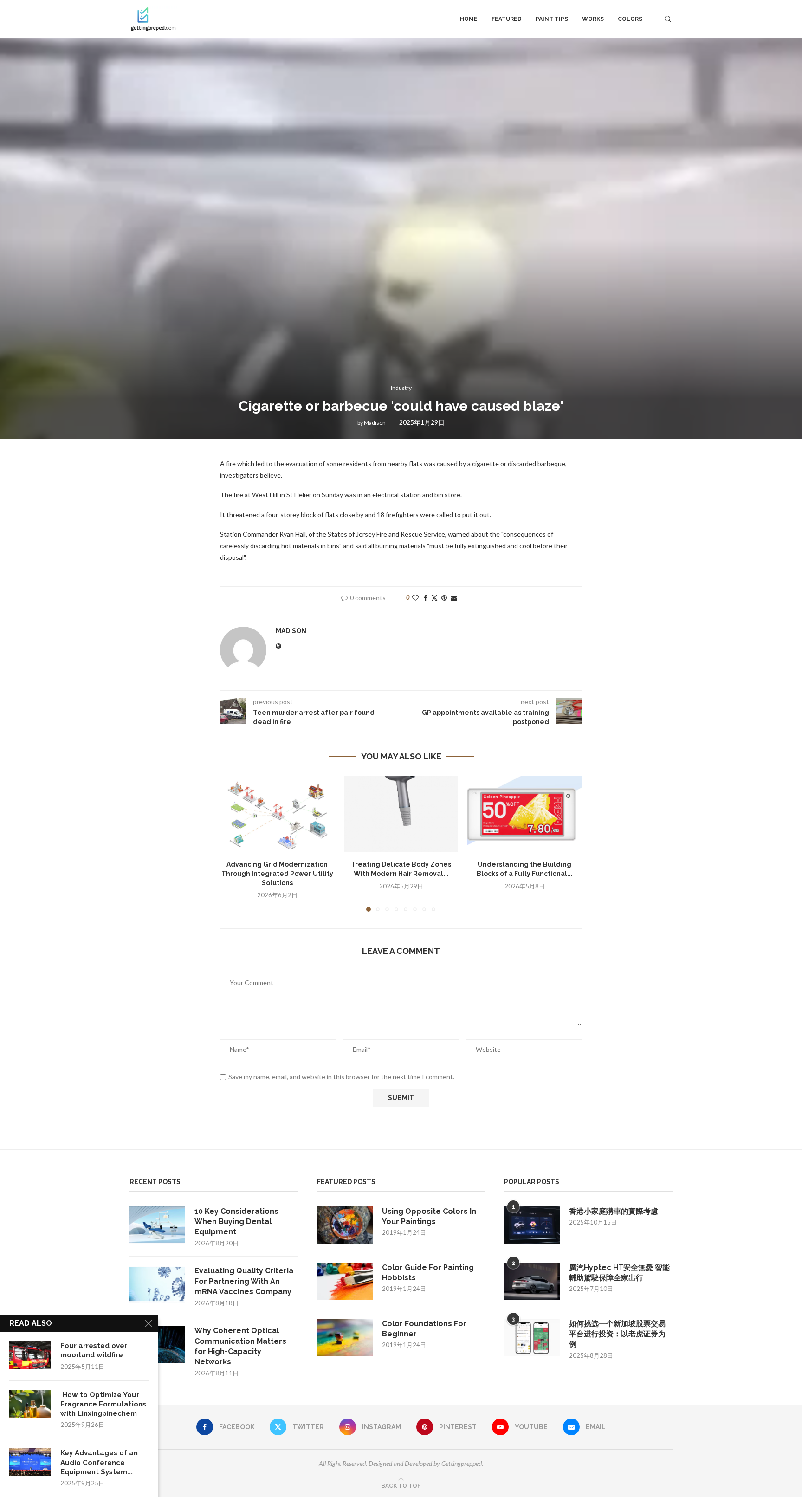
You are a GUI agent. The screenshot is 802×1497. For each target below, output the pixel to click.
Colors (630, 19)
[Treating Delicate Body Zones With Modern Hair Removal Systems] (401, 814)
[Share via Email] (454, 598)
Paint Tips (552, 19)
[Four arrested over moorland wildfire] (30, 1355)
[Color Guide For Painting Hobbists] (345, 1281)
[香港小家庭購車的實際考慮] (532, 1225)
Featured (507, 19)
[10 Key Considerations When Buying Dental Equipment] (157, 1225)
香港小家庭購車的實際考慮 (613, 1211)
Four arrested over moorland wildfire (93, 1350)
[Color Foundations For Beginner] (345, 1337)
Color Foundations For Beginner (424, 1328)
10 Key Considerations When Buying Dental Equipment (236, 1222)
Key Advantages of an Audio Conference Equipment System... (99, 1462)
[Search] (668, 19)
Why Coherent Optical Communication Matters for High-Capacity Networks (240, 1346)
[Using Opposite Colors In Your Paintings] (345, 1225)
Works (593, 19)
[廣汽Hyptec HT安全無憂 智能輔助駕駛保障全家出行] (532, 1281)
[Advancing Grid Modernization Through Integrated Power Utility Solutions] (277, 814)
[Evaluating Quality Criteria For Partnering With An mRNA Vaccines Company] (157, 1284)
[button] (232, 843)
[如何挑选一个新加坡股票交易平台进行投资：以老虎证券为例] (532, 1337)
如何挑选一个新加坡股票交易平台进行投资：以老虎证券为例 (617, 1334)
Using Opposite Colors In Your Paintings (429, 1216)
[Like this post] (415, 598)
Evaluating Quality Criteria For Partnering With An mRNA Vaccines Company (243, 1281)
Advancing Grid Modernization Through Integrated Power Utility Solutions (277, 873)
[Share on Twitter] (434, 598)
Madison (375, 422)
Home (469, 19)
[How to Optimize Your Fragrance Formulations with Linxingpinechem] (30, 1404)
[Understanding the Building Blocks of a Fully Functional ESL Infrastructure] (524, 814)
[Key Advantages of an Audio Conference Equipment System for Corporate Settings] (30, 1462)
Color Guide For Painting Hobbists (428, 1272)
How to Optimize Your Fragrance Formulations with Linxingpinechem (103, 1404)
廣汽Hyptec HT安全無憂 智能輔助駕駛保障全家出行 (619, 1272)
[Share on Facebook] (425, 598)
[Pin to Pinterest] (444, 598)
